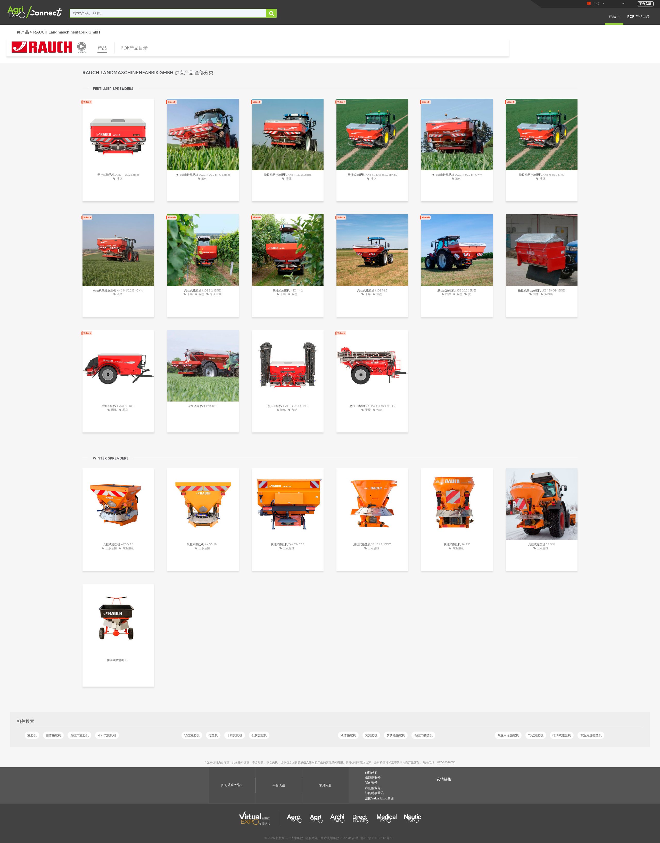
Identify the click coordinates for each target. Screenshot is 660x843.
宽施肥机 (371, 735)
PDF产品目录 (134, 48)
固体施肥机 (53, 735)
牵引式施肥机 (107, 735)
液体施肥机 (348, 735)
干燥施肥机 (234, 735)
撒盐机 (213, 735)
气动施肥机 (535, 735)
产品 (612, 16)
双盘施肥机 (192, 735)
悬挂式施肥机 (79, 735)
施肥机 (32, 735)
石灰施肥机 (259, 735)
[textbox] (168, 13)
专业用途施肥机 (508, 735)
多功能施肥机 (395, 735)
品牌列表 (371, 772)
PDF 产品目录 (638, 16)
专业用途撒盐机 (591, 735)
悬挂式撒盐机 (423, 735)
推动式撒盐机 (561, 735)
